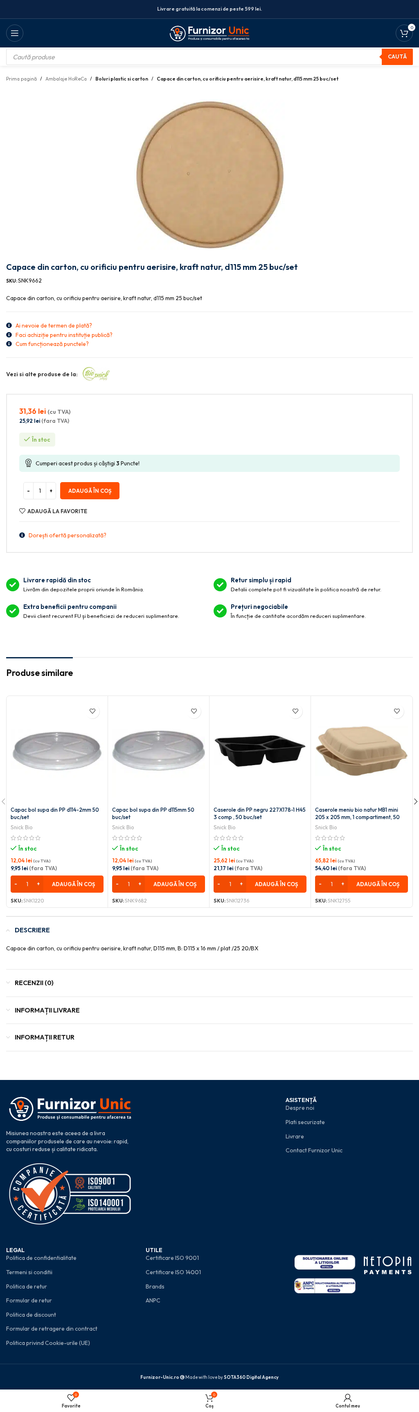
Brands (155, 1286)
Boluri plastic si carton (121, 79)
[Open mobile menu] (14, 33)
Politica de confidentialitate (41, 1258)
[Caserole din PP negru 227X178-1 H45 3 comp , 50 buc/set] (260, 751)
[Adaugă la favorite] (92, 711)
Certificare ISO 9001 (172, 1258)
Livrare (295, 1136)
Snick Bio (22, 827)
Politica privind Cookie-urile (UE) (48, 1343)
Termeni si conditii (29, 1272)
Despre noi (300, 1107)
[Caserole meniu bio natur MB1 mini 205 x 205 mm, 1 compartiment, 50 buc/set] (361, 751)
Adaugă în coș (89, 490)
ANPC (153, 1300)
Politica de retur (26, 1286)
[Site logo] (210, 32)
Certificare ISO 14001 (173, 1272)
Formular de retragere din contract (51, 1328)
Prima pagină (21, 79)
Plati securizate (305, 1122)
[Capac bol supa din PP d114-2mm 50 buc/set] (57, 751)
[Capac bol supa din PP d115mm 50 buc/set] (158, 751)
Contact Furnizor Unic (314, 1150)
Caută (397, 56)
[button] (57, 884)
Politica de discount (31, 1314)
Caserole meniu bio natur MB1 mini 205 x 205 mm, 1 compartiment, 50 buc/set (357, 817)
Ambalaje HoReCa (66, 79)
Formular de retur (29, 1300)
